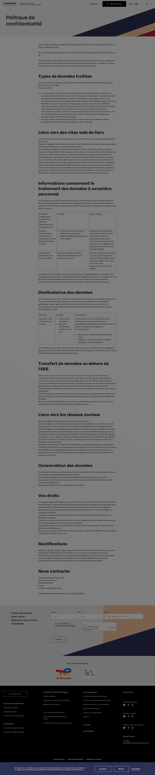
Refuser (121, 769)
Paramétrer (136, 769)
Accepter (102, 769)
